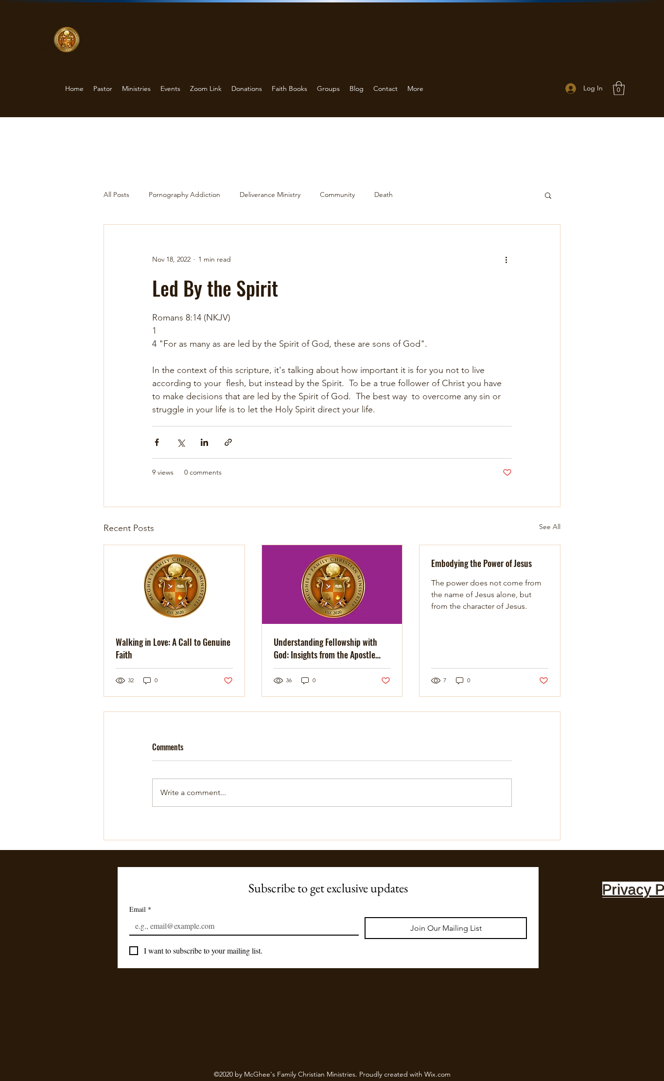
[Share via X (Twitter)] (180, 442)
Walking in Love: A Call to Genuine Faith (173, 648)
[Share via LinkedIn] (204, 442)
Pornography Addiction (184, 194)
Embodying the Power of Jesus (481, 563)
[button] (619, 88)
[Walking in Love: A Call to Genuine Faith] (174, 584)
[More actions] (506, 260)
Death (383, 194)
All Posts (116, 194)
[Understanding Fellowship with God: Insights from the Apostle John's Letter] (332, 584)
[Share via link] (228, 442)
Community (337, 194)
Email (140, 909)
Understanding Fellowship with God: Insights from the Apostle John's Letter (325, 648)
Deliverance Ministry (270, 194)
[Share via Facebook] (156, 442)
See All (549, 526)
